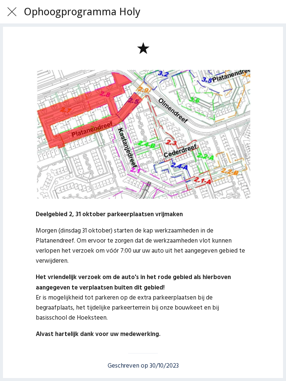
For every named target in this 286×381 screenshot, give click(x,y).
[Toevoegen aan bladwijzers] (143, 48)
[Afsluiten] (11, 11)
